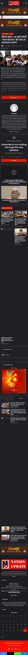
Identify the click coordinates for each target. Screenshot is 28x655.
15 (21, 624)
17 (2, 627)
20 (14, 627)
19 (10, 627)
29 (21, 630)
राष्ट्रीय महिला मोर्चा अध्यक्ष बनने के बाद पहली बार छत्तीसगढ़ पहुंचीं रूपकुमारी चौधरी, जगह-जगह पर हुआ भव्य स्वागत (18, 538)
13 (14, 624)
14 (17, 624)
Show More (14, 97)
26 (10, 630)
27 (14, 630)
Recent (7, 398)
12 (10, 624)
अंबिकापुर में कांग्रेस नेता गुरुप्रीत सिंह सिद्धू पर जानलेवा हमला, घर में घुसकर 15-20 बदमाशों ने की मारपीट (20, 239)
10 (2, 624)
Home (3, 30)
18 (6, 627)
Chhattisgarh (12, 30)
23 (25, 627)
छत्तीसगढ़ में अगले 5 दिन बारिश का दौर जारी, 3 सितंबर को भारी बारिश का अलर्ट (7, 340)
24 (3, 630)
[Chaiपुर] (14, 11)
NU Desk (5, 45)
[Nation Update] (14, 3)
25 (6, 630)
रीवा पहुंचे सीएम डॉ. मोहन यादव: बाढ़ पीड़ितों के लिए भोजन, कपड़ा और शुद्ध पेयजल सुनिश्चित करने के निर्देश (20, 221)
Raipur (11, 33)
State (7, 30)
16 (25, 624)
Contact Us (17, 645)
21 (17, 627)
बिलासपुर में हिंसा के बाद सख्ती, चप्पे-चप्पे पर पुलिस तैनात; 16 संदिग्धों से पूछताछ (7, 221)
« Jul (2, 637)
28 (17, 630)
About (12, 645)
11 (6, 624)
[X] (14, 131)
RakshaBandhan (14, 367)
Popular (21, 398)
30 (25, 630)
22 (21, 627)
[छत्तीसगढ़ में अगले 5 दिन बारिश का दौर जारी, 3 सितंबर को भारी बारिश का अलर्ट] (7, 282)
